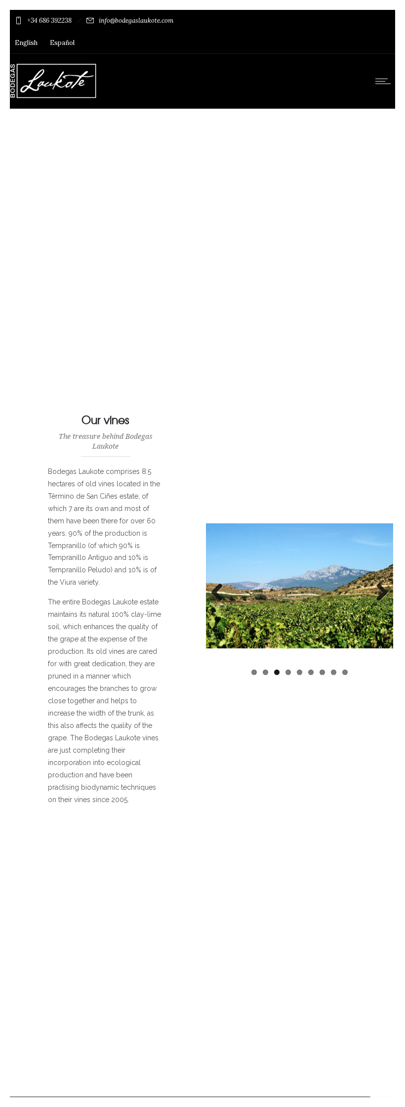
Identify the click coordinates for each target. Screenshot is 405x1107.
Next (378, 592)
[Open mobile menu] (385, 81)
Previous (221, 592)
